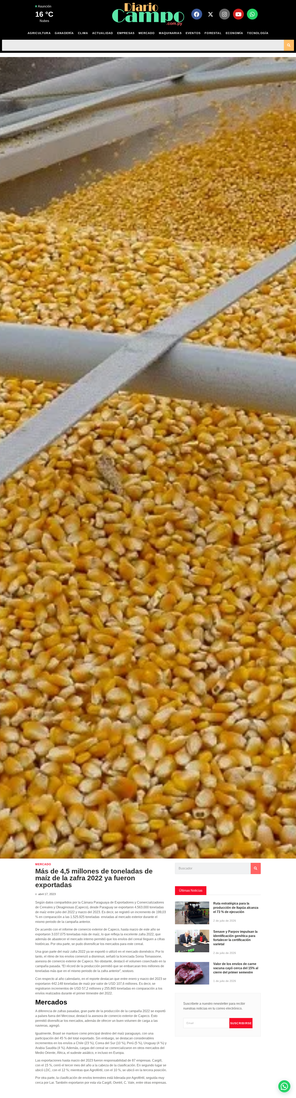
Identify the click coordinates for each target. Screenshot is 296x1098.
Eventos (193, 33)
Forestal (213, 33)
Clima (83, 33)
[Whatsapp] (252, 14)
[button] (284, 1086)
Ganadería (64, 33)
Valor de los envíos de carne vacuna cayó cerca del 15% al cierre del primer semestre (235, 968)
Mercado (147, 33)
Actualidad (102, 33)
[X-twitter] (210, 14)
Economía (234, 33)
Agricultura (39, 33)
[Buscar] (289, 45)
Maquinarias (170, 33)
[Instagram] (224, 14)
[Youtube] (238, 14)
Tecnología (257, 33)
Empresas (126, 33)
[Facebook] (196, 14)
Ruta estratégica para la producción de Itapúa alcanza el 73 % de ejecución (235, 908)
